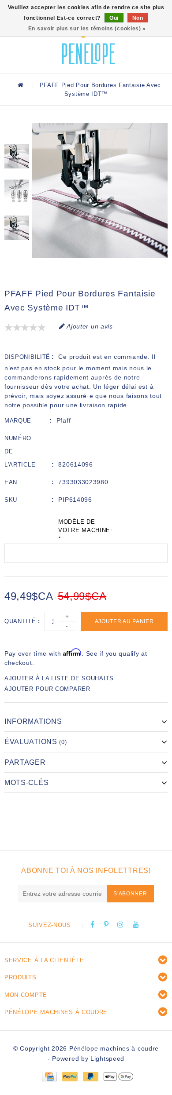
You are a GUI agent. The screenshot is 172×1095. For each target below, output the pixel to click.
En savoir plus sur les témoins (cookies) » (87, 29)
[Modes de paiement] (49, 1076)
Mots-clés (26, 782)
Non (137, 18)
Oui (114, 18)
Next (16, 255)
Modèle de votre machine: (85, 530)
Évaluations (35, 741)
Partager (25, 762)
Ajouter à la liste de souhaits (59, 678)
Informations (33, 721)
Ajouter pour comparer (47, 689)
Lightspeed (107, 1058)
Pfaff (63, 420)
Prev (16, 129)
